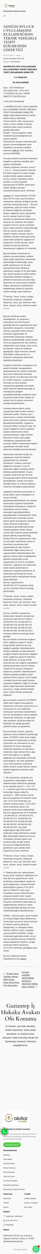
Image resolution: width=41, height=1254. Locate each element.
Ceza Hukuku (15, 61)
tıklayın (23, 959)
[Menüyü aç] (4, 15)
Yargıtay (7, 196)
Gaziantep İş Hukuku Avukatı (14, 11)
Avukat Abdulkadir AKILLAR (13, 58)
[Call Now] (4, 1131)
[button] (36, 1249)
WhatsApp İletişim (12, 1145)
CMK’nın (15, 150)
